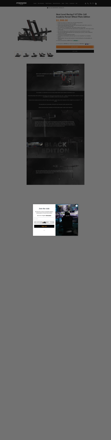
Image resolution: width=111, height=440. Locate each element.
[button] (44, 222)
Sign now (44, 226)
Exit (44, 230)
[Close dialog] (77, 206)
